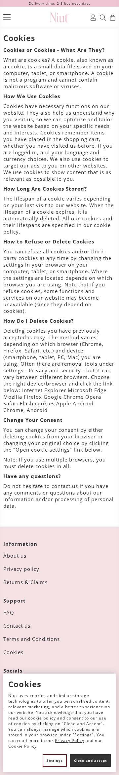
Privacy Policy (69, 740)
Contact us (16, 625)
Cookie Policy (22, 746)
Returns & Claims (25, 582)
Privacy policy (21, 569)
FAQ (8, 612)
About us (14, 555)
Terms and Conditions (31, 639)
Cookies (13, 652)
